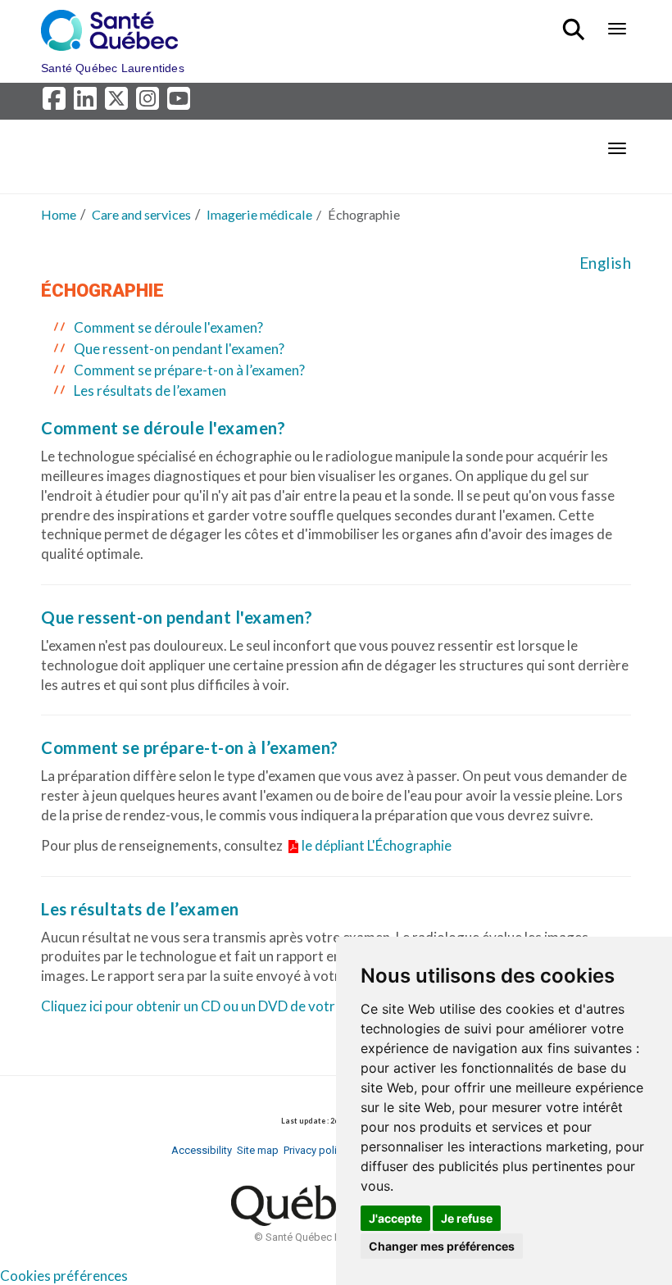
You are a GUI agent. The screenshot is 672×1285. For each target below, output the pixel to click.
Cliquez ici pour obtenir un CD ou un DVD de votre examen (217, 1006)
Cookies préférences (64, 1275)
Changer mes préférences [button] (442, 1246)
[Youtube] (180, 102)
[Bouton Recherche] (576, 22)
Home (58, 214)
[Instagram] (150, 102)
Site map (258, 1150)
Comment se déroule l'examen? (168, 327)
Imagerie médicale (259, 214)
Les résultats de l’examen (150, 390)
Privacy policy (315, 1150)
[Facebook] (56, 102)
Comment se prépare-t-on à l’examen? (189, 370)
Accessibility (201, 1150)
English (605, 263)
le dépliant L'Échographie (377, 845)
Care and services (141, 214)
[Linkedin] (87, 102)
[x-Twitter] (118, 102)
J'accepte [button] (395, 1218)
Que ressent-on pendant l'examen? (179, 348)
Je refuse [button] (467, 1218)
